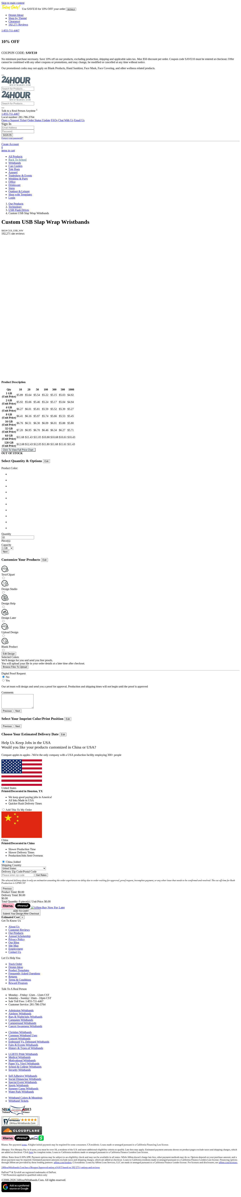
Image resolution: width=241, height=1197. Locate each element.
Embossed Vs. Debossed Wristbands (28, 1041)
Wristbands (14, 162)
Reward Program (18, 982)
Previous (7, 711)
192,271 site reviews (12, 233)
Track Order (15, 963)
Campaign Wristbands (20, 1019)
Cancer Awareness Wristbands (25, 1026)
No (7, 676)
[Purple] (124, 510)
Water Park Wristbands (21, 1091)
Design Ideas (15, 15)
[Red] (124, 516)
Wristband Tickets (18, 1100)
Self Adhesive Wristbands (22, 1075)
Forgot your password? (12, 138)
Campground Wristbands (22, 1023)
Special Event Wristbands (22, 1082)
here (31, 1152)
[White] (124, 522)
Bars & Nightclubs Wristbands (25, 1016)
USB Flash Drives (18, 210)
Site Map (13, 945)
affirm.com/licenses (228, 1162)
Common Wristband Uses (22, 1035)
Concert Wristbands (19, 1038)
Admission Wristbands (21, 1010)
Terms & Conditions (19, 979)
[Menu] (2, 75)
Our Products (15, 203)
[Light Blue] (124, 486)
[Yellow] (124, 528)
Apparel (12, 172)
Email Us (79, 120)
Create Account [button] (10, 144)
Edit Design (9, 653)
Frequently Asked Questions (24, 973)
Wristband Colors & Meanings (25, 1097)
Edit (46, 461)
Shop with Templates (20, 194)
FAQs (54, 120)
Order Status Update (38, 120)
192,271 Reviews (18, 24)
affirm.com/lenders (63, 1162)
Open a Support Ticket (14, 120)
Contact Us (14, 951)
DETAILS (71, 9)
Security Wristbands (19, 1069)
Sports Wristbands (18, 1085)
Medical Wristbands (19, 1057)
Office (12, 181)
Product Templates (18, 970)
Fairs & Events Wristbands (23, 1044)
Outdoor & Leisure (19, 191)
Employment (15, 948)
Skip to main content (12, 2)
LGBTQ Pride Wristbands (23, 1054)
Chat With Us (65, 120)
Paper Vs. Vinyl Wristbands (23, 1063)
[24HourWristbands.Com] (16, 85)
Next (5, 551)
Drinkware (14, 185)
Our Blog (13, 942)
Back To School (17, 159)
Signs (11, 188)
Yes (8, 680)
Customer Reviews (19, 929)
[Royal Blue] (124, 480)
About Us (13, 926)
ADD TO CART (21, 912)
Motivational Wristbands (22, 1060)
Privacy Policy (16, 939)
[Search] (2, 107)
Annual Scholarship (19, 936)
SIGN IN (7, 135)
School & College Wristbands (24, 1066)
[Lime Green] (124, 492)
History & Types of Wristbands (25, 1048)
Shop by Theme (17, 18)
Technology (15, 206)
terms (24, 1145)
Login (11, 197)
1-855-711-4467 (10, 30)
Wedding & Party (18, 178)
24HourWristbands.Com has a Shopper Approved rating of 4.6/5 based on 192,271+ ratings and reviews (50, 1167)
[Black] (124, 474)
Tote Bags (14, 169)
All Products (15, 156)
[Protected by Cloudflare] (21, 1133)
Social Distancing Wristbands (24, 1079)
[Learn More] (33, 907)
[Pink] (124, 504)
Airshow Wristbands (19, 1013)
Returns (12, 976)
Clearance (14, 21)
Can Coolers (15, 166)
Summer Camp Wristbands (23, 1088)
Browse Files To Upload (15, 667)
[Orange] (124, 498)
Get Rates (41, 875)
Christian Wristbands (20, 1032)
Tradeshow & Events (20, 175)
